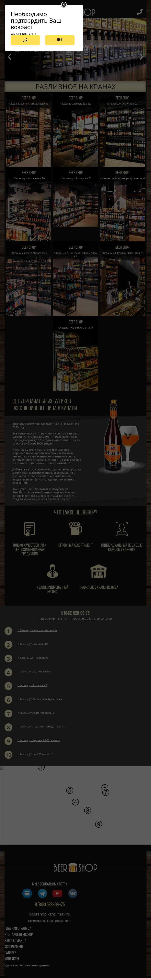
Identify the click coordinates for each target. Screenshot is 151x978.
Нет (60, 40)
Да (25, 40)
